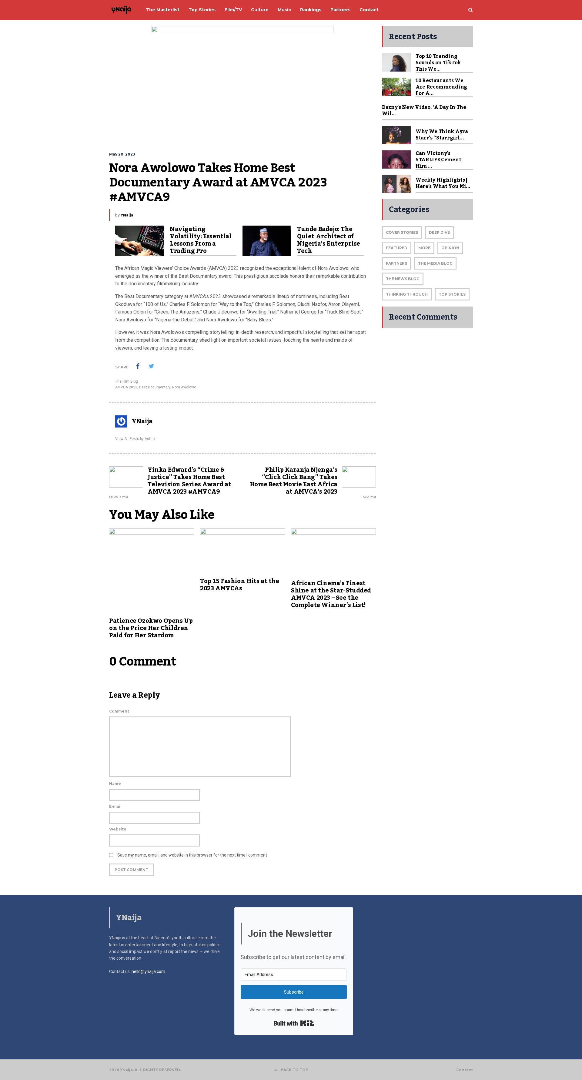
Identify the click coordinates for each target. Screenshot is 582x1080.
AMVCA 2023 (126, 387)
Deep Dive (439, 232)
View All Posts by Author (135, 439)
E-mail (115, 806)
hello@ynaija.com (148, 971)
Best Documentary (154, 387)
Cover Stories (402, 232)
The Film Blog (126, 381)
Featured (396, 248)
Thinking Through (407, 294)
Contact (464, 1070)
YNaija (127, 215)
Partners (396, 263)
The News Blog (403, 279)
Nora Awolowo (184, 387)
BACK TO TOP (294, 1070)
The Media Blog (435, 263)
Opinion (450, 248)
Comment (119, 711)
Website (117, 829)
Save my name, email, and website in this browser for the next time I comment (192, 855)
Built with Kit (294, 1023)
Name (115, 783)
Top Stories (452, 294)
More (424, 248)
